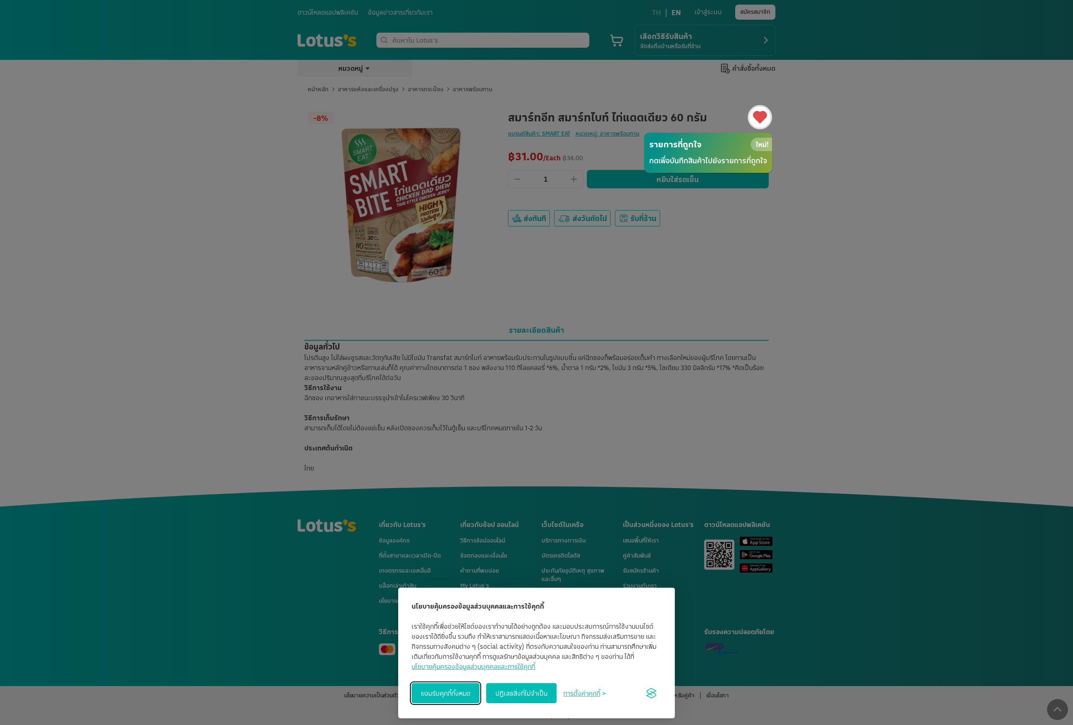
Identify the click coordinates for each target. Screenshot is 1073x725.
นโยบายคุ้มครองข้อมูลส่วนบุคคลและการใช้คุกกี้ (473, 666)
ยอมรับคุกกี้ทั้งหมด (445, 693)
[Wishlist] (759, 117)
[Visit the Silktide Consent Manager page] (651, 693)
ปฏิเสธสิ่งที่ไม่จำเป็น (521, 693)
